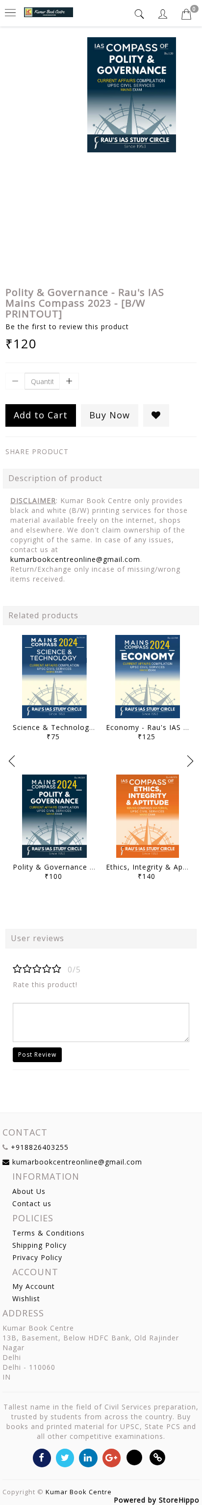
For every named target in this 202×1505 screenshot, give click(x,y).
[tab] (140, 14)
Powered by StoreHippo (157, 1500)
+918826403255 (40, 1147)
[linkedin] (88, 1457)
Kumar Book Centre (79, 1491)
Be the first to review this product (67, 326)
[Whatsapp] (135, 1457)
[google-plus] (111, 1457)
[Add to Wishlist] (156, 415)
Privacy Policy (37, 1257)
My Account (33, 1286)
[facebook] (42, 1457)
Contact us (31, 1203)
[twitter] (65, 1457)
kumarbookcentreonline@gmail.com (75, 559)
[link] (158, 1457)
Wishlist (26, 1298)
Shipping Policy (39, 1245)
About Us (29, 1191)
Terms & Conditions (48, 1233)
